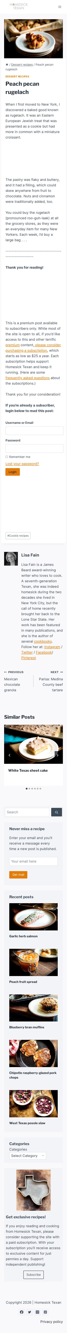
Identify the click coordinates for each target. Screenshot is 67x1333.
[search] (56, 812)
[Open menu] (60, 6)
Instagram (52, 647)
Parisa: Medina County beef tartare (51, 681)
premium (12, 345)
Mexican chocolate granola (13, 681)
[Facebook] (21, 1312)
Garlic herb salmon (23, 936)
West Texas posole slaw (27, 1123)
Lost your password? (22, 464)
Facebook (44, 652)
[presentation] (33, 744)
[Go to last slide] (9, 755)
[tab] (26, 789)
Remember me (19, 457)
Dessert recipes (17, 76)
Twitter (27, 652)
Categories (18, 1149)
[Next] (57, 755)
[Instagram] (37, 1312)
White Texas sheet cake (28, 770)
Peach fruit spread (23, 982)
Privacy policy (51, 1322)
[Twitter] (29, 1312)
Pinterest (28, 658)
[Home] (6, 64)
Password (12, 440)
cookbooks (43, 641)
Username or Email (19, 423)
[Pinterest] (45, 1312)
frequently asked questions (27, 378)
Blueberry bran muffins (26, 1027)
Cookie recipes (18, 535)
